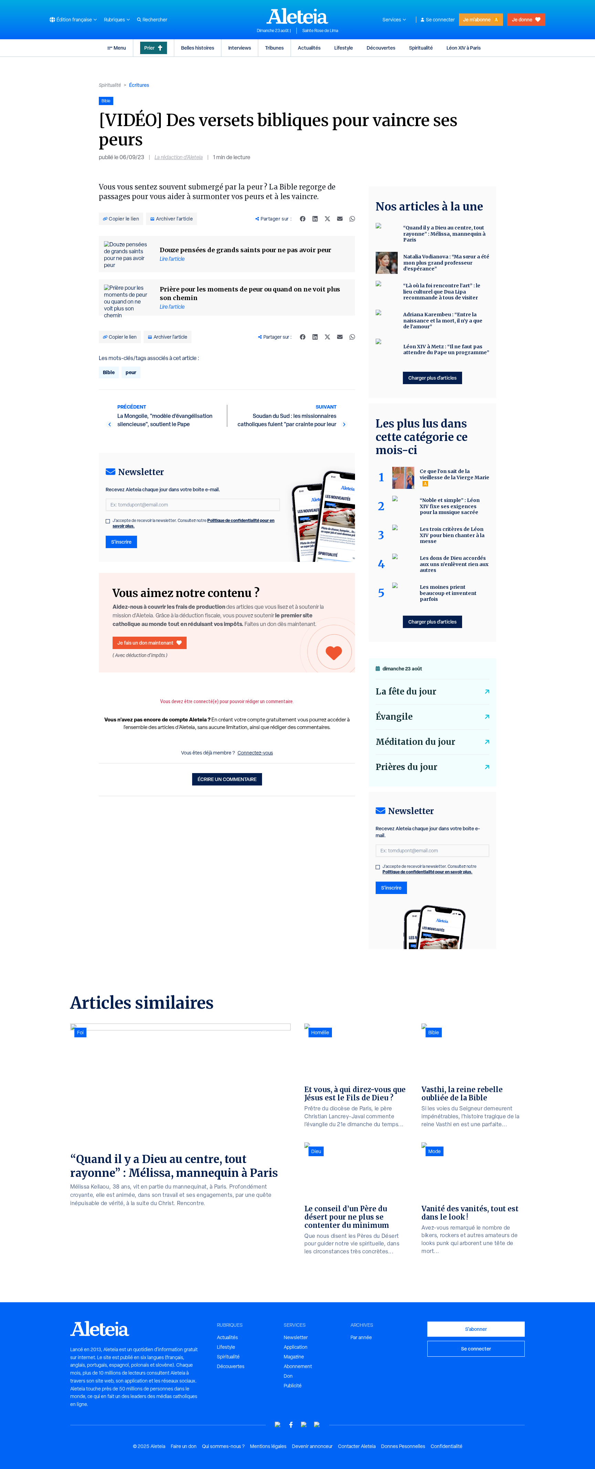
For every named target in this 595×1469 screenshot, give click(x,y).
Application (295, 1347)
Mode (434, 1151)
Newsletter (296, 1337)
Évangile (394, 716)
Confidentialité (446, 1446)
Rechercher (155, 20)
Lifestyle (343, 47)
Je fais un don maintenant (145, 642)
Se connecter (440, 20)
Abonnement (298, 1366)
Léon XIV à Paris (464, 47)
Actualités (309, 47)
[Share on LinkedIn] (315, 219)
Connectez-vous (255, 753)
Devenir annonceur (312, 1446)
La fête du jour (406, 691)
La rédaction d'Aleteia (179, 157)
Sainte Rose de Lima (320, 30)
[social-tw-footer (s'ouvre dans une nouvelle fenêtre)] (304, 1424)
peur (131, 372)
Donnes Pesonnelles (403, 1446)
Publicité (293, 1386)
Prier (149, 47)
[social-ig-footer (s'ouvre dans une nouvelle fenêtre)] (317, 1424)
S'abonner (476, 1329)
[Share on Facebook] (302, 219)
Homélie (320, 1032)
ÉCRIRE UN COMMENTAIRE (227, 779)
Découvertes (381, 47)
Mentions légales (268, 1446)
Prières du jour (406, 767)
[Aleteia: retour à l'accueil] (297, 16)
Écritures (139, 85)
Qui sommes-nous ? (223, 1446)
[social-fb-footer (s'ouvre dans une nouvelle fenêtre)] (291, 1424)
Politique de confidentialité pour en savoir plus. (427, 872)
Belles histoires (197, 47)
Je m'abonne (477, 19)
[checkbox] (108, 521)
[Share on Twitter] (327, 219)
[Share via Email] (340, 219)
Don (288, 1376)
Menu (120, 47)
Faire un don (184, 1446)
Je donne (522, 19)
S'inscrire (121, 541)
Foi (80, 1032)
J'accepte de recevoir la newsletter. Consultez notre (193, 523)
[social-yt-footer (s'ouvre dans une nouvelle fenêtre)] (278, 1424)
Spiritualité (421, 47)
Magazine (294, 1357)
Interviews (239, 47)
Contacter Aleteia (357, 1446)
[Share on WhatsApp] (352, 219)
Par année (361, 1337)
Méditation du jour (415, 742)
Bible (109, 372)
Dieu (316, 1151)
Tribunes (274, 47)
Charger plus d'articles (432, 377)
